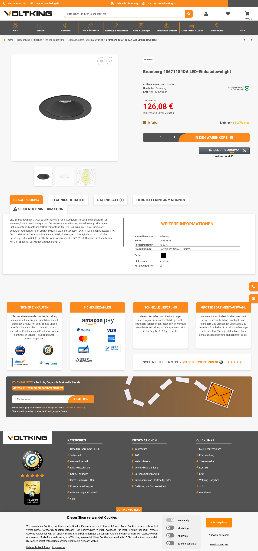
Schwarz (164, 236)
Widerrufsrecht (143, 461)
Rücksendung (206, 455)
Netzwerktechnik (79, 461)
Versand (169, 112)
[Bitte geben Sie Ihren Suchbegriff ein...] (189, 14)
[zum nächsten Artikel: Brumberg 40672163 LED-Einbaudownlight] (244, 40)
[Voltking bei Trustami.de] (48, 362)
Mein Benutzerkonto (210, 449)
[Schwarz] (163, 255)
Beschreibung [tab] (26, 200)
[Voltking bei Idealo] (20, 350)
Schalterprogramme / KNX (84, 449)
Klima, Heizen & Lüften (82, 480)
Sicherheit (75, 455)
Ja (161, 265)
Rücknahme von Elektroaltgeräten (153, 480)
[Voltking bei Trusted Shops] (48, 350)
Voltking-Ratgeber (209, 480)
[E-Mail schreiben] (253, 298)
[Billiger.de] (20, 362)
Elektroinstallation (80, 467)
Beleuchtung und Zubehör (84, 492)
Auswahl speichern (219, 535)
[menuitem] (15, 28)
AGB (137, 455)
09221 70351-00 (17, 3)
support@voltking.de (47, 3)
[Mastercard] (83, 338)
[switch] (170, 520)
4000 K (163, 244)
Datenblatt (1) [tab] (110, 200)
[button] (206, 13)
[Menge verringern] (147, 137)
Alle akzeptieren (219, 522)
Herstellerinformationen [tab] (160, 200)
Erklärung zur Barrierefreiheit (150, 486)
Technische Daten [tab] (68, 200)
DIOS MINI (165, 240)
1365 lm (164, 261)
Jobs (202, 486)
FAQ (201, 474)
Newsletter (205, 492)
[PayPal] (83, 329)
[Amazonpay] (97, 320)
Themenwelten (207, 461)
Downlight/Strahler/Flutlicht (175, 249)
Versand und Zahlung (146, 467)
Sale (72, 498)
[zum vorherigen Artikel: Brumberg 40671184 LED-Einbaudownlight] (251, 40)
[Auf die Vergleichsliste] (101, 61)
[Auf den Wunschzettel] (110, 61)
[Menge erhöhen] (174, 137)
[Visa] (111, 330)
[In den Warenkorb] (3, 48)
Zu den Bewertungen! (200, 362)
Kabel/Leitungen (79, 474)
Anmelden (81, 399)
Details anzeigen (219, 544)
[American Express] (111, 338)
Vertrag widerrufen (129, 510)
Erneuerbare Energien (82, 486)
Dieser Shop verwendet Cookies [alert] (92, 517)
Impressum (141, 449)
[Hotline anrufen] (253, 286)
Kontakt (203, 467)
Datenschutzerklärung (75, 407)
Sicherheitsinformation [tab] (40, 209)
